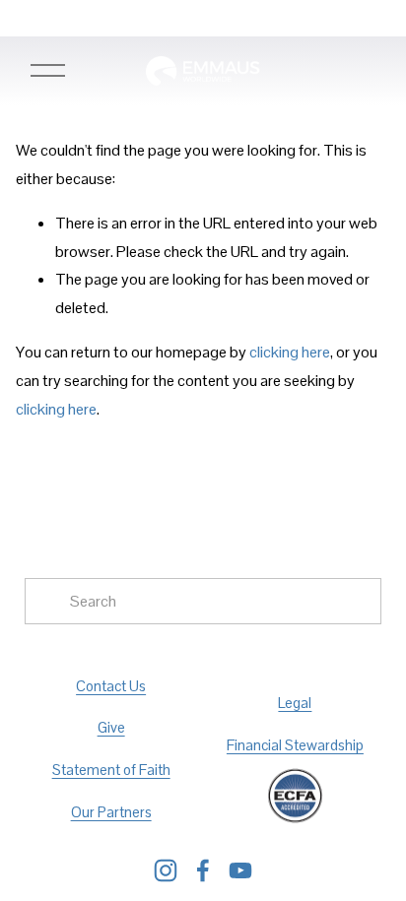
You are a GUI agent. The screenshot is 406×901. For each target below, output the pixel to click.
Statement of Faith (111, 769)
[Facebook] (203, 870)
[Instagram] (165, 870)
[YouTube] (240, 870)
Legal (294, 702)
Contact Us (111, 685)
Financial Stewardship (295, 745)
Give (111, 727)
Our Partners (111, 812)
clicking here (289, 352)
